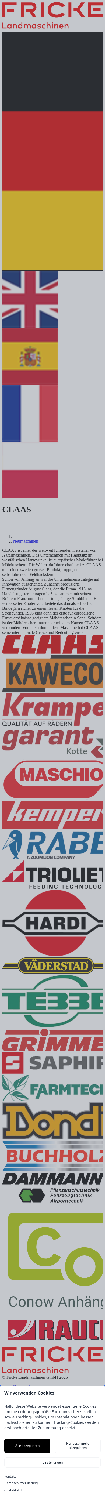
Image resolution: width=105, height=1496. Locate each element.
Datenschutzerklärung (21, 1483)
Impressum (13, 1489)
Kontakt (10, 1477)
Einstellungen (53, 1462)
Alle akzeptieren (27, 1445)
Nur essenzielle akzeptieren (77, 1445)
